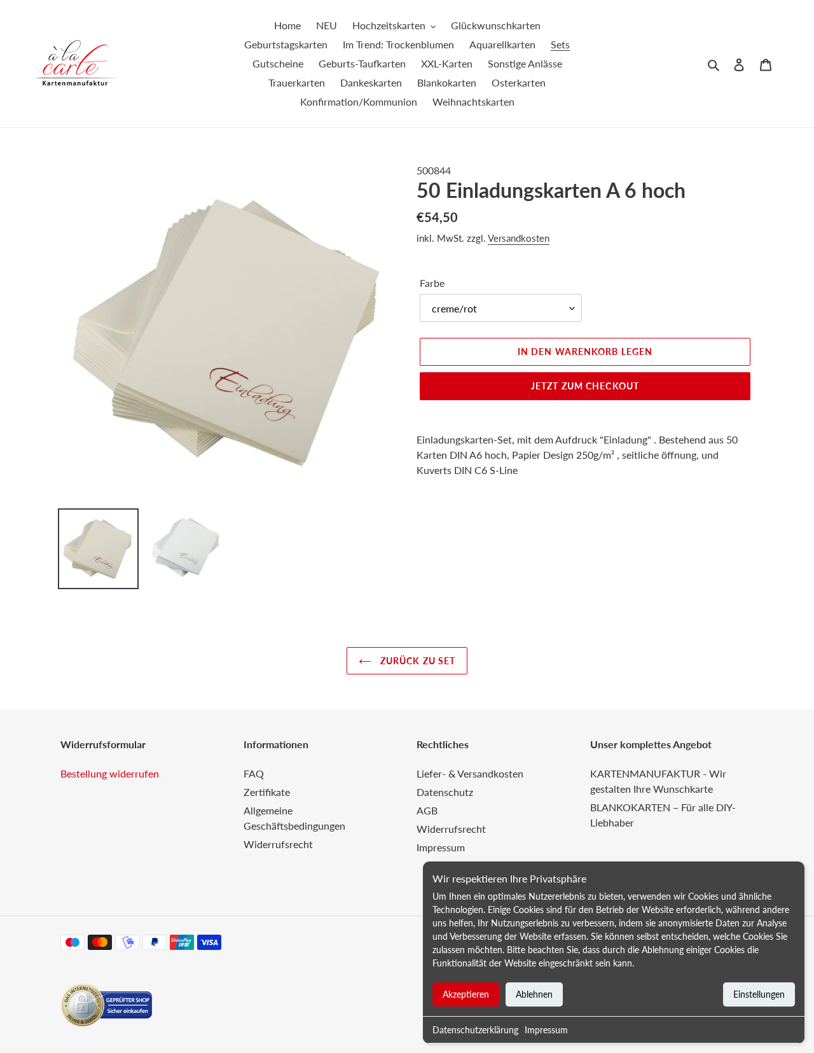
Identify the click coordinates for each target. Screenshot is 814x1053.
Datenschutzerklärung (475, 1029)
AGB (427, 810)
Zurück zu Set (417, 660)
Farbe (432, 283)
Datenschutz (445, 792)
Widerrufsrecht (278, 844)
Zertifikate (267, 792)
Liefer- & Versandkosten (470, 773)
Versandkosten (518, 238)
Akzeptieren (466, 994)
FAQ (254, 773)
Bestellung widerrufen (109, 773)
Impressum (546, 1029)
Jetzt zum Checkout (585, 385)
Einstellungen (759, 994)
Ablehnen (534, 994)
